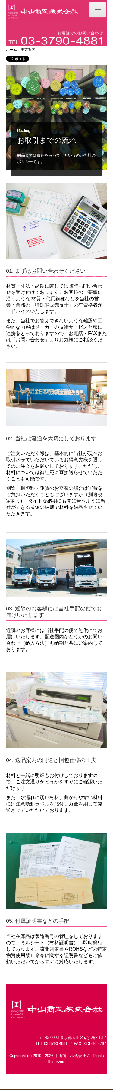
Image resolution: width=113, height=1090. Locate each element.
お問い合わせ (30, 339)
